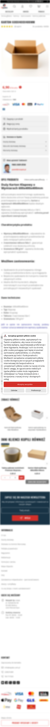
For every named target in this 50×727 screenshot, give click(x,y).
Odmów (14, 390)
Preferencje (36, 390)
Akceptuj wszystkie (25, 384)
